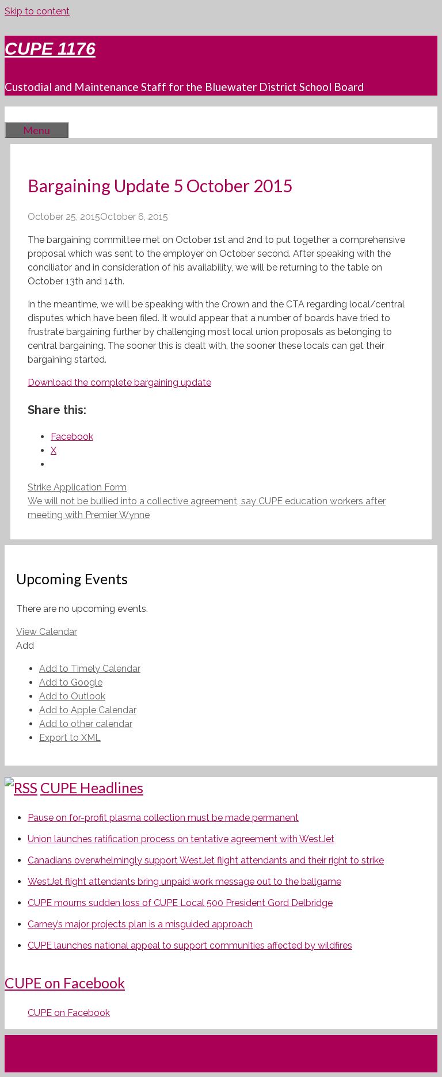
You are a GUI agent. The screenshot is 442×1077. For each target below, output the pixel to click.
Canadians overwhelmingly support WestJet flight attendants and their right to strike (206, 860)
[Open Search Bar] (22, 114)
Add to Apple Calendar (87, 710)
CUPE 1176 (50, 48)
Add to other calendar (85, 723)
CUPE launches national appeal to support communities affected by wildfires (190, 945)
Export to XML (70, 737)
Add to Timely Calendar (89, 668)
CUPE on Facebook (65, 982)
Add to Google (70, 682)
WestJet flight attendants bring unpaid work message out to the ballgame (184, 881)
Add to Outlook (72, 696)
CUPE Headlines (91, 787)
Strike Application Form (77, 487)
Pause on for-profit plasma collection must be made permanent (163, 817)
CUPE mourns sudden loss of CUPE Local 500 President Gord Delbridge (180, 902)
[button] (25, 645)
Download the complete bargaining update (119, 382)
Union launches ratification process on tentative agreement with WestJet (181, 839)
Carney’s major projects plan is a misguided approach (140, 924)
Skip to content (37, 11)
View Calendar (46, 631)
